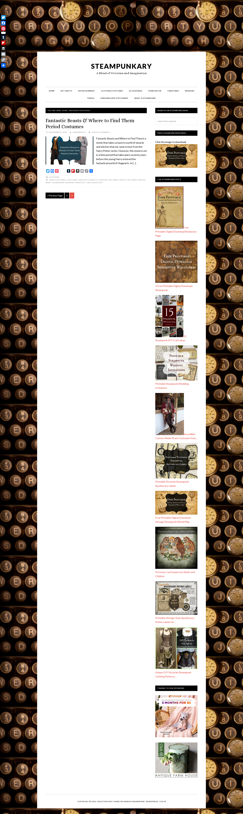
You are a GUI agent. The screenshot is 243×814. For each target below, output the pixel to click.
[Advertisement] (121, 27)
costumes (72, 180)
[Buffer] (3, 48)
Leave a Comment (101, 132)
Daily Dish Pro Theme (108, 801)
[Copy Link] (3, 60)
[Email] (3, 54)
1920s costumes (57, 180)
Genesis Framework (134, 801)
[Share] (3, 65)
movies (142, 180)
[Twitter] (3, 17)
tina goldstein (94, 182)
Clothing (54, 177)
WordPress (152, 801)
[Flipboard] (3, 43)
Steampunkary (121, 66)
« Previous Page (54, 195)
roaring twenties (75, 182)
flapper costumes (108, 180)
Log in (162, 801)
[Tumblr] (3, 37)
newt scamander (55, 182)
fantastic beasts (88, 180)
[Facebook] (3, 23)
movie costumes (128, 180)
